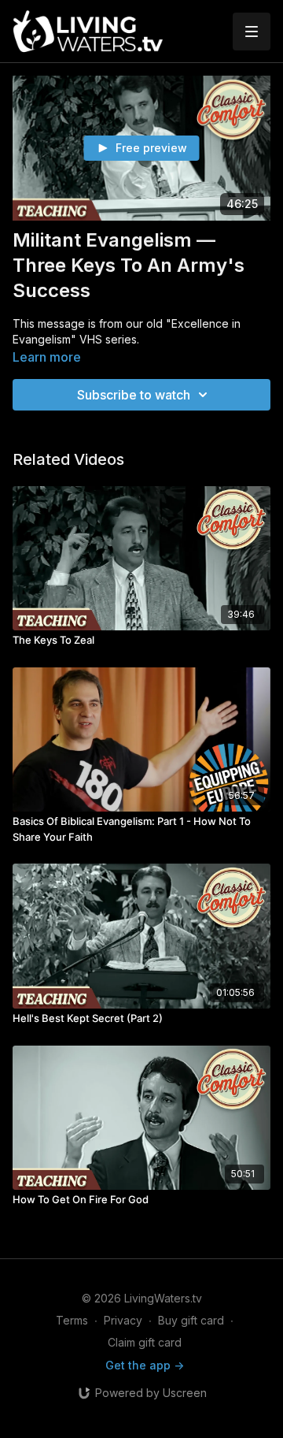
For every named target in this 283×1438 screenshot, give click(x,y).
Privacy (123, 1320)
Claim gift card (145, 1342)
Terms (72, 1320)
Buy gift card (191, 1320)
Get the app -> (144, 1365)
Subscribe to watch (133, 395)
